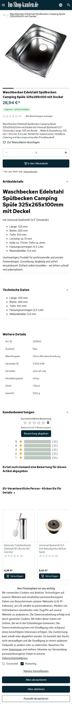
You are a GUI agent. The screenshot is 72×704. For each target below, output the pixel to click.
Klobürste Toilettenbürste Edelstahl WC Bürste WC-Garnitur (17, 548)
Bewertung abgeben (36, 433)
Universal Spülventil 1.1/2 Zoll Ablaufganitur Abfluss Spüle (52, 548)
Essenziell (12, 663)
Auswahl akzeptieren (36, 698)
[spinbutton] (36, 153)
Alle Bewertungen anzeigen (39, 116)
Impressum (15, 649)
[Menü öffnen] (3, 5)
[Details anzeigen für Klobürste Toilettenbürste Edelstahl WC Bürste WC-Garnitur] (19, 526)
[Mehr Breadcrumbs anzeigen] (4, 15)
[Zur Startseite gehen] (23, 5)
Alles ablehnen (36, 689)
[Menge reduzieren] (6, 153)
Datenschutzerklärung (14, 658)
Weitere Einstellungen (36, 671)
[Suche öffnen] (68, 5)
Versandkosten (30, 171)
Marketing (30, 663)
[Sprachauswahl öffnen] (60, 5)
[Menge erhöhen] (65, 153)
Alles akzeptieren (36, 680)
